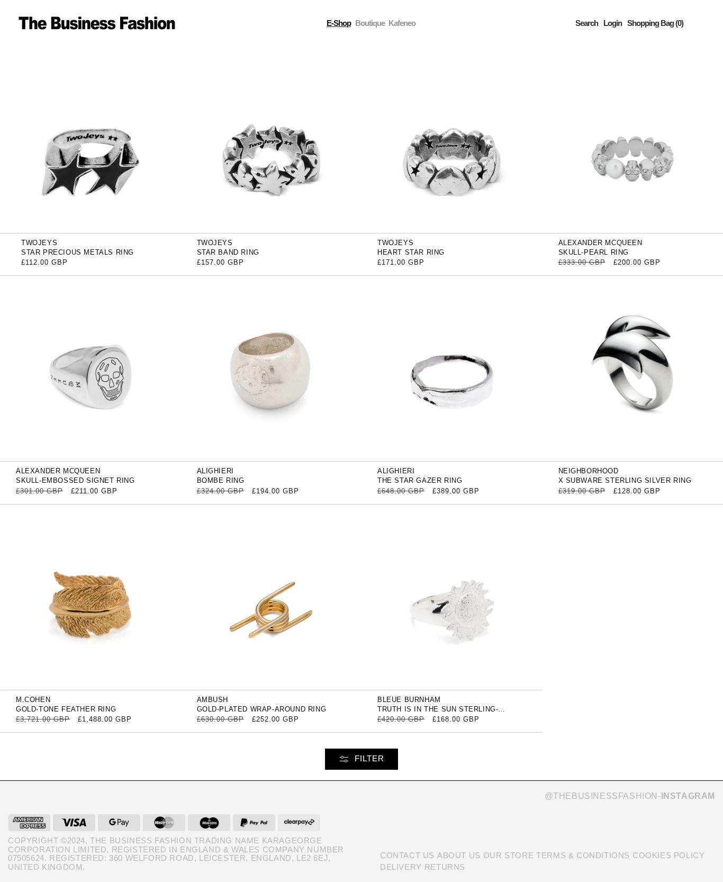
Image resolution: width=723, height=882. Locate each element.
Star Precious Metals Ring (77, 252)
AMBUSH (213, 700)
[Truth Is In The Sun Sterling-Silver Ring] (452, 596)
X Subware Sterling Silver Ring (625, 480)
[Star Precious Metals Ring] (90, 139)
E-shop (339, 23)
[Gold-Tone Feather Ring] (90, 596)
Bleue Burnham (409, 700)
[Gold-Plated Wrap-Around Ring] (271, 596)
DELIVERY (401, 866)
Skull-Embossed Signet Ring (75, 480)
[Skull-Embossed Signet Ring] (90, 368)
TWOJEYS (39, 243)
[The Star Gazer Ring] (452, 368)
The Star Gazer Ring (419, 480)
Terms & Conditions (583, 855)
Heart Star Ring (411, 252)
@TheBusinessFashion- (630, 795)
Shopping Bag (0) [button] (655, 23)
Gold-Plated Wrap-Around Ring (262, 709)
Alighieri (215, 471)
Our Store (508, 855)
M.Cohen (33, 700)
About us (459, 855)
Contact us (407, 855)
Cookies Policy (668, 855)
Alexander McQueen (600, 243)
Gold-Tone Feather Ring (66, 709)
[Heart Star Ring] (452, 139)
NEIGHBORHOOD (588, 471)
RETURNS (444, 866)
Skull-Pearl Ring (593, 252)
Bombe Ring (221, 480)
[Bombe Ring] (271, 368)
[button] (586, 23)
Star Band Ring (228, 252)
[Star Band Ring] (271, 139)
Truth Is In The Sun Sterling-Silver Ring (437, 713)
